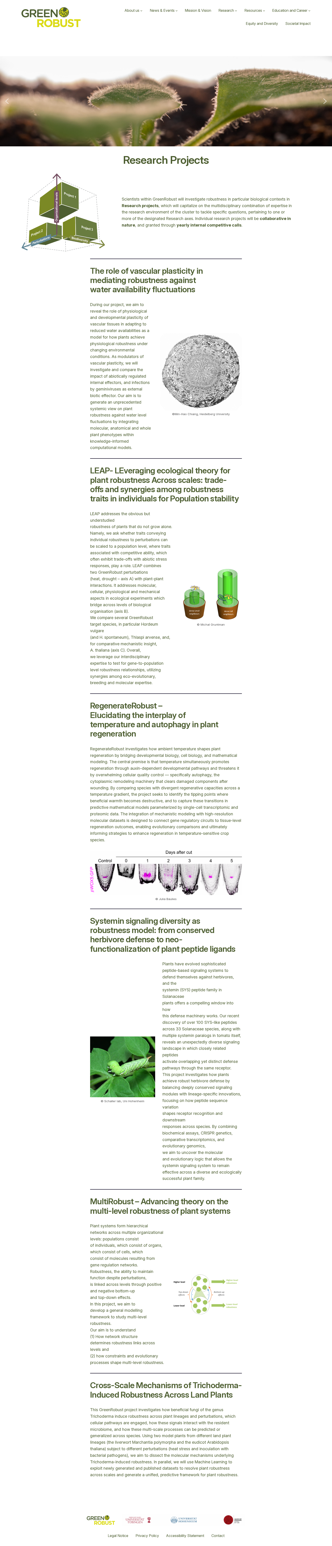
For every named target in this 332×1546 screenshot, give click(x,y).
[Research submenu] (236, 10)
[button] (7, 101)
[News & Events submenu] (176, 10)
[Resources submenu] (264, 10)
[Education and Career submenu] (309, 10)
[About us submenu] (141, 10)
